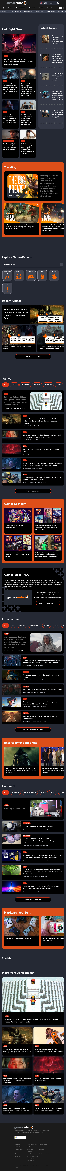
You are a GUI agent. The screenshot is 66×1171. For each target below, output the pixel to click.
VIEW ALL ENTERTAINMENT (33, 730)
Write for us (17, 1156)
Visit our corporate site (36, 1132)
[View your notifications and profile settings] (51, 3)
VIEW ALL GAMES (33, 491)
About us (17, 1154)
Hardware (32, 8)
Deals (41, 8)
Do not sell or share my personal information (32, 1158)
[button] (56, 3)
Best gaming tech (51, 11)
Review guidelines (44, 1154)
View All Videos (33, 357)
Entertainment (20, 8)
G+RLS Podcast (39, 11)
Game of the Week (16, 11)
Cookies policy (18, 1149)
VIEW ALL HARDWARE (33, 900)
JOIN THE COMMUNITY (48, 603)
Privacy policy (43, 1144)
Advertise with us (32, 1154)
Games (10, 8)
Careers (41, 1149)
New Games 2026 (28, 11)
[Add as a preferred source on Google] (20, 1137)
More (48, 8)
